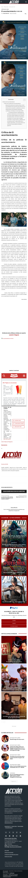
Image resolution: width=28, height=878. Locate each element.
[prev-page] (2, 722)
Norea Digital (20, 826)
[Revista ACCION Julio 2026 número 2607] (14, 590)
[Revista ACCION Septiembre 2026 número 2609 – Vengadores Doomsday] (14, 534)
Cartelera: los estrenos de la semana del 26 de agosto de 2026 (14, 717)
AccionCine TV (8, 826)
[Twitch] (16, 836)
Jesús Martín (6, 13)
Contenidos (14, 542)
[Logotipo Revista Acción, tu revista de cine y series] (14, 2)
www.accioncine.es (9, 822)
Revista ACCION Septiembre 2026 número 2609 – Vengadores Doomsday (14, 545)
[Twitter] (13, 832)
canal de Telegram (14, 335)
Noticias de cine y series (14, 685)
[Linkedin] (20, 832)
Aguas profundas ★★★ (21, 496)
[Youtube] (6, 836)
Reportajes (6, 6)
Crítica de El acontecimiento (9, 101)
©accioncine (4, 445)
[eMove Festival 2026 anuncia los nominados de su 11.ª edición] (5, 766)
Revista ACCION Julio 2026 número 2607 (14, 602)
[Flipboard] (9, 836)
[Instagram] (16, 832)
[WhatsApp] (6, 832)
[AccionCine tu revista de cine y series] (14, 791)
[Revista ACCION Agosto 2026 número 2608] (14, 562)
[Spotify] (20, 836)
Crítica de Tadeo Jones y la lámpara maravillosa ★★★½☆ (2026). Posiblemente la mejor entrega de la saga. (14, 688)
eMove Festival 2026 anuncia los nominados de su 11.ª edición (18, 767)
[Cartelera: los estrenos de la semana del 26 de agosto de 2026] (14, 705)
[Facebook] (9, 832)
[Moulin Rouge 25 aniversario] (14, 649)
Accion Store (14, 826)
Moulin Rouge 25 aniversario (14, 661)
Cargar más (13, 781)
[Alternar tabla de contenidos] (23, 100)
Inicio (2, 6)
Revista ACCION (4, 464)
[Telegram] (13, 836)
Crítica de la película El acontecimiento (12, 103)
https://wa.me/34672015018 (15, 846)
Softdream (12, 873)
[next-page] (4, 722)
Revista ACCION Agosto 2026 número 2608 (14, 573)
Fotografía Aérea (8, 827)
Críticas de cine (12, 6)
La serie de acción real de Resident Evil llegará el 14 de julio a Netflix (7, 498)
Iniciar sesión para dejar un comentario (14, 491)
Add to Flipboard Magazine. (7, 441)
